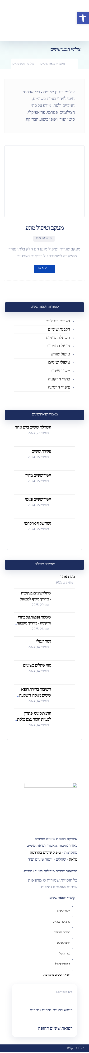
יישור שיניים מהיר (38, 476)
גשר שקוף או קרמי (37, 524)
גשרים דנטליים (58, 321)
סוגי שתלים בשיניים (37, 666)
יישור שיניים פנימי (38, 500)
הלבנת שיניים (59, 330)
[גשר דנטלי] (65, 648)
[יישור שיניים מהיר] (65, 482)
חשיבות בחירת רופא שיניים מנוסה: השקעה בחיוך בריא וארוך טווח (35, 696)
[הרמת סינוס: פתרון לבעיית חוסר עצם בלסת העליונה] (65, 720)
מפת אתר (67, 577)
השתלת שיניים (58, 338)
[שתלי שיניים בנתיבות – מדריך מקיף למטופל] (65, 600)
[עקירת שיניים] (65, 458)
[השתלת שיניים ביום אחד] (65, 434)
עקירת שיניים (41, 452)
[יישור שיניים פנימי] (65, 506)
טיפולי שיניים (59, 363)
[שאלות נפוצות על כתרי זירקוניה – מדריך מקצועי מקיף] (65, 624)
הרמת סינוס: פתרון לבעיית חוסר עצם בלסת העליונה (34, 720)
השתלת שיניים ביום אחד (33, 428)
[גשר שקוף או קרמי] (65, 530)
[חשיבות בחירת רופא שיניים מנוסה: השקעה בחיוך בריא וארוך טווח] (65, 696)
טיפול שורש (60, 355)
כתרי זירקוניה (58, 380)
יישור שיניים (60, 371)
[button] (83, 18)
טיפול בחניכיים (58, 346)
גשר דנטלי (43, 642)
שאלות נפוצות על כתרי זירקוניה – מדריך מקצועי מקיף (34, 624)
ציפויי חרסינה (59, 388)
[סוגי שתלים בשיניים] (65, 672)
